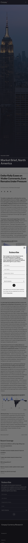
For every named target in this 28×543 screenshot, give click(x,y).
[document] (14, 271)
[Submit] (14, 285)
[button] (24, 247)
